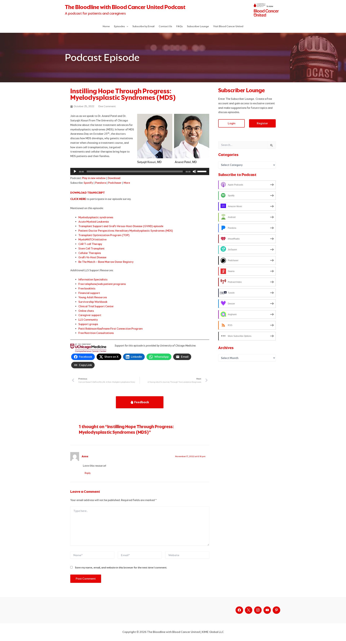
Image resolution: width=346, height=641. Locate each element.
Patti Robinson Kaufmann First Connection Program (110, 328)
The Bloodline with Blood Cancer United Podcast (125, 7)
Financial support (89, 293)
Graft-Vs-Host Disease (92, 257)
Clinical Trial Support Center (96, 306)
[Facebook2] (239, 610)
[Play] (75, 171)
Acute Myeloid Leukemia (93, 221)
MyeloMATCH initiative (92, 239)
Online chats (86, 310)
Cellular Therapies (89, 253)
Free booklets (86, 288)
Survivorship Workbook (92, 301)
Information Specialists (92, 279)
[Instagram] (258, 610)
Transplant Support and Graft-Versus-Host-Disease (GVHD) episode (120, 226)
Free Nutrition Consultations (96, 333)
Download (114, 178)
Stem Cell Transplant (91, 248)
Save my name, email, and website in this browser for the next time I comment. (121, 567)
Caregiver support (89, 315)
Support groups (88, 324)
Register (262, 123)
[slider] (202, 171)
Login (231, 123)
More (127, 182)
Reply (88, 473)
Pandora (100, 182)
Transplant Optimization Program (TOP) (104, 235)
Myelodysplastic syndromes (95, 217)
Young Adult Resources (92, 297)
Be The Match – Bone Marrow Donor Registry (106, 261)
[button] (126, 26)
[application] (139, 171)
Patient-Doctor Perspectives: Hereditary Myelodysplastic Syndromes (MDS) (125, 230)
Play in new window (94, 178)
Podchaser (114, 182)
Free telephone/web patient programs (102, 284)
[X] (248, 610)
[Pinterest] (276, 610)
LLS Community (88, 319)
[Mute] (194, 171)
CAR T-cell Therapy (90, 244)
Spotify (88, 182)
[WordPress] (267, 610)
